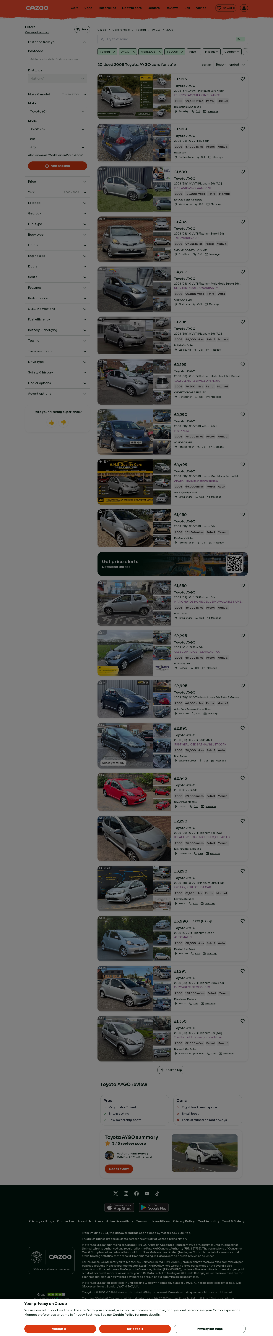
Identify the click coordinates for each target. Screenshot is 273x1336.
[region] (136, 1317)
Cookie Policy (123, 1315)
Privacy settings (210, 1329)
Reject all (135, 1329)
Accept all (60, 1329)
